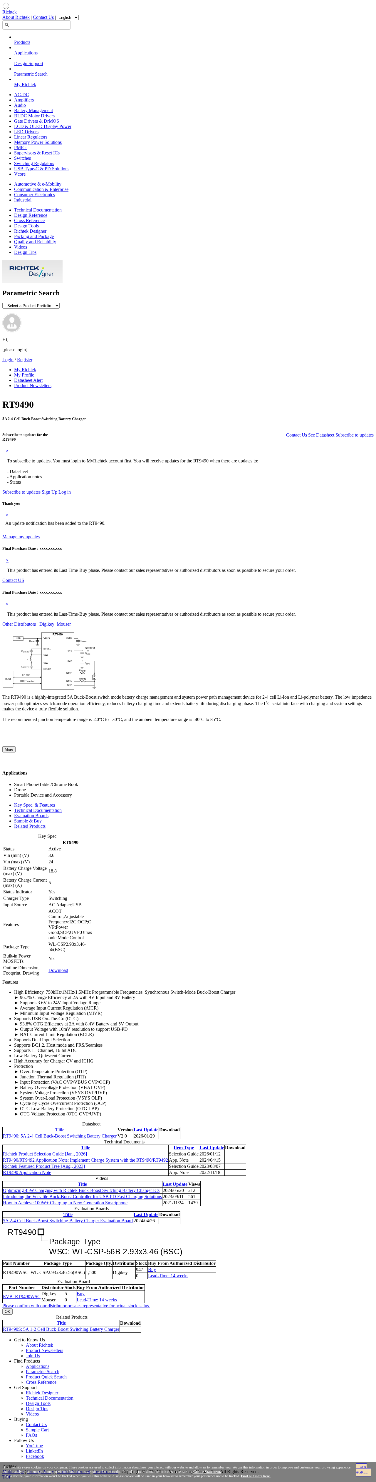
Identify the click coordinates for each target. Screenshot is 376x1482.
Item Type (184, 1147)
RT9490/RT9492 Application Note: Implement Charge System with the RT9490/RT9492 (85, 1160)
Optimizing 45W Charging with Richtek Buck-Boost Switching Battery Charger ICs (81, 1190)
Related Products (30, 826)
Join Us (33, 1355)
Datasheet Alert (28, 380)
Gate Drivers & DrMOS (36, 121)
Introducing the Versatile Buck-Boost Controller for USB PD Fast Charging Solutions (82, 1196)
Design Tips (25, 252)
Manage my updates (21, 536)
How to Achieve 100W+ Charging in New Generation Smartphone (65, 1202)
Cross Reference (29, 220)
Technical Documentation (38, 209)
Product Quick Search (46, 1376)
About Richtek (16, 17)
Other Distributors (19, 624)
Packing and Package (34, 236)
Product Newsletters (32, 385)
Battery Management (33, 110)
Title (59, 1129)
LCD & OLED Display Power (42, 126)
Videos (20, 246)
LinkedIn (34, 1450)
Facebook (35, 1456)
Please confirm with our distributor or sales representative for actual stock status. (76, 1305)
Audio (20, 105)
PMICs (20, 147)
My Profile (24, 374)
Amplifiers (24, 99)
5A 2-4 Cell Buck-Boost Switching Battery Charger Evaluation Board (68, 1220)
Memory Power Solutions (38, 142)
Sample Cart (37, 1429)
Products (22, 42)
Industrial (22, 199)
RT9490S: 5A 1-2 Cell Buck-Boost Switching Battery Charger (61, 1329)
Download (58, 970)
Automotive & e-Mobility (37, 184)
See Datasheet (321, 434)
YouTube (34, 1445)
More (9, 749)
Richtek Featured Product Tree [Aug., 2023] (44, 1166)
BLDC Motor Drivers (34, 115)
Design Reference (30, 215)
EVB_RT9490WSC (22, 1296)
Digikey (46, 624)
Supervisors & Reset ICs (37, 152)
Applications (26, 52)
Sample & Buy (28, 820)
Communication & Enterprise (41, 189)
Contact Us (43, 17)
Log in (64, 491)
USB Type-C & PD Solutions (41, 168)
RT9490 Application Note (27, 1172)
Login (8, 359)
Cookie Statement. (207, 1472)
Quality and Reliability (35, 241)
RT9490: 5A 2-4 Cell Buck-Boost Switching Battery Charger (60, 1135)
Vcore (20, 173)
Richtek (9, 11)
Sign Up (49, 491)
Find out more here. (256, 1476)
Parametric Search (31, 73)
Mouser (64, 624)
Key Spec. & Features (34, 804)
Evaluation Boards (31, 815)
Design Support (28, 63)
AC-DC (21, 94)
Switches (22, 158)
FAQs (31, 1435)
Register (24, 359)
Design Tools (26, 225)
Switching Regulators (34, 163)
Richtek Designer (30, 231)
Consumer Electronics (34, 194)
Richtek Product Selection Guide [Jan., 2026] (45, 1153)
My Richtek (25, 84)
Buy (152, 1269)
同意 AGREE (361, 1470)
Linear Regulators (30, 136)
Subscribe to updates (354, 434)
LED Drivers (26, 131)
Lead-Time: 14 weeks (168, 1275)
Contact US (13, 580)
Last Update (146, 1129)
